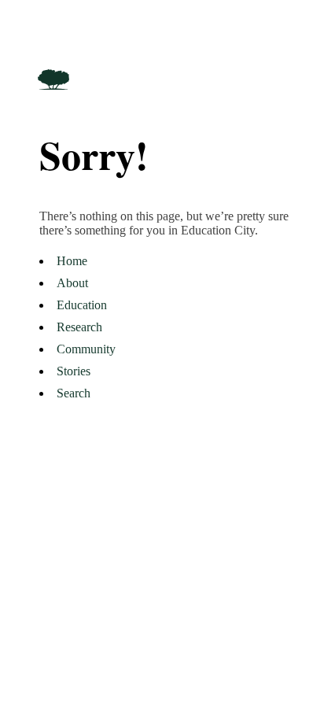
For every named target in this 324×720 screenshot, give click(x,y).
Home (72, 261)
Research (79, 327)
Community (86, 349)
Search (73, 393)
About (72, 283)
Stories (73, 371)
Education (82, 305)
